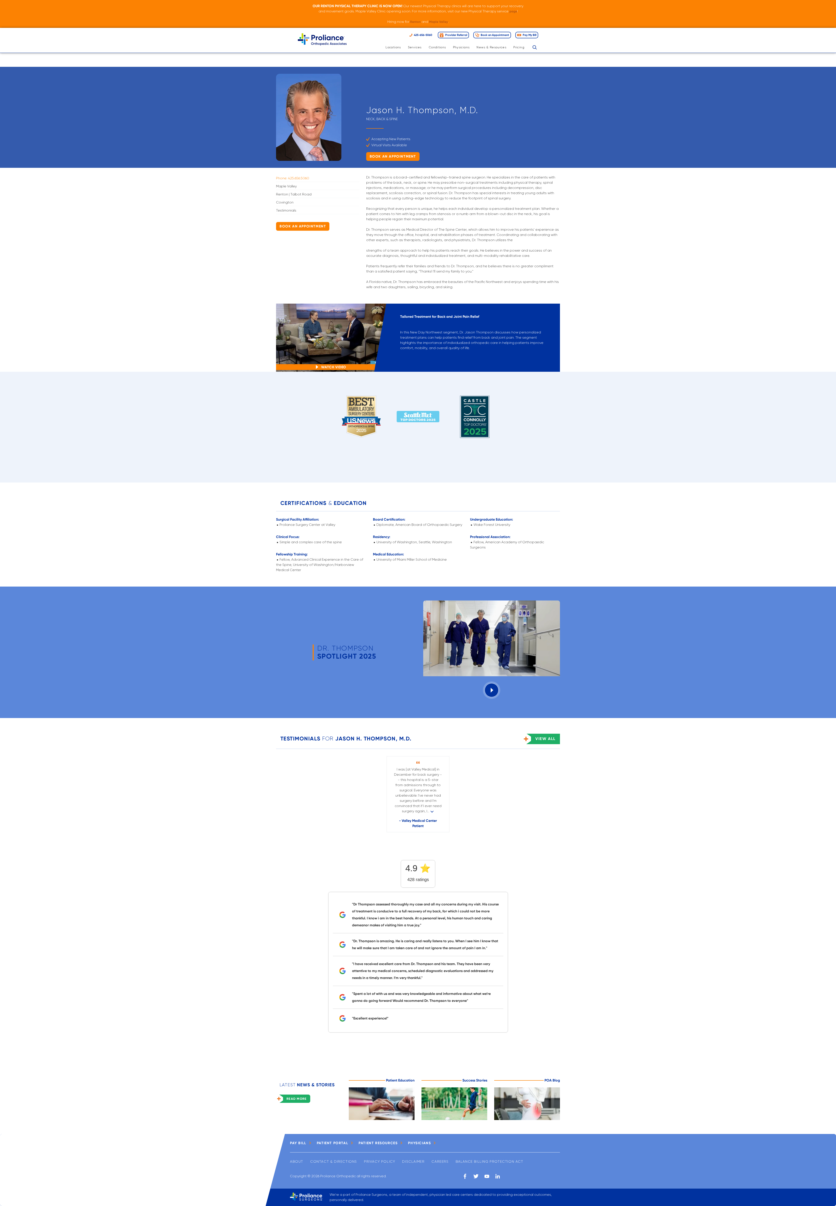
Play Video (492, 690)
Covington (284, 202)
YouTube (486, 1176)
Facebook (465, 1176)
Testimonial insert (432, 811)
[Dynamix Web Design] (549, 1176)
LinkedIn (497, 1176)
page (513, 11)
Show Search (534, 47)
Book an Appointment (393, 156)
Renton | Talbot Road (294, 194)
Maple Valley (438, 22)
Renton (415, 22)
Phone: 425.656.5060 (292, 178)
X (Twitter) (475, 1176)
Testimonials (286, 210)
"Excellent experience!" (370, 1018)
